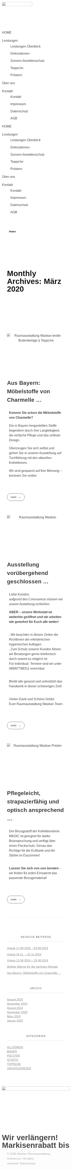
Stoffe (12, 1059)
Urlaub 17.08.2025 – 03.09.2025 (27, 948)
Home (12, 231)
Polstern (16, 75)
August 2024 (15, 1008)
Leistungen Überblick (25, 46)
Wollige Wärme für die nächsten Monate (32, 966)
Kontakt (15, 96)
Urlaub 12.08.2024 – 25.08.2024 (27, 960)
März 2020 (14, 1016)
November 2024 (17, 1003)
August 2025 (15, 999)
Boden (12, 1051)
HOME (7, 32)
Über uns (8, 83)
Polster (13, 1055)
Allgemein (15, 1047)
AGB (13, 118)
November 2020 (17, 1012)
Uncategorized (19, 1068)
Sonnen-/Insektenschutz (27, 60)
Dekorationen (20, 53)
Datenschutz (19, 111)
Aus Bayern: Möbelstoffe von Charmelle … (28, 391)
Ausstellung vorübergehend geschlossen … (28, 573)
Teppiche (16, 68)
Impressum (18, 104)
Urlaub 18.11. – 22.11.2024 (24, 954)
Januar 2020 (15, 1020)
